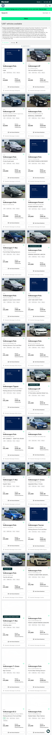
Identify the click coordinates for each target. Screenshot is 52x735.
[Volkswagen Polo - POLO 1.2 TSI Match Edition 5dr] (38, 100)
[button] (17, 42)
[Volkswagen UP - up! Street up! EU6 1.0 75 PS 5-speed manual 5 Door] (13, 100)
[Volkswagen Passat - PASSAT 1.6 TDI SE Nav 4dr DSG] (38, 191)
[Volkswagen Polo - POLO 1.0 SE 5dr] (38, 236)
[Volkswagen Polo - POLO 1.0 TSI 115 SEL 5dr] (38, 284)
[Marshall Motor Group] (4, 2)
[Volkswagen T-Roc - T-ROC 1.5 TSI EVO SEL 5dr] (13, 607)
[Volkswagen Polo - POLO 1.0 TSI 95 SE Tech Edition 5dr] (38, 423)
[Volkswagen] (3, 5)
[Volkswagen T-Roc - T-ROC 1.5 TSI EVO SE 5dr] (13, 468)
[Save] (23, 63)
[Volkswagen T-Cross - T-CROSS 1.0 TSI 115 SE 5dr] (38, 468)
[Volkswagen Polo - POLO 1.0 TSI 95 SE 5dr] (38, 146)
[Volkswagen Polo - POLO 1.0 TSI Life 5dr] (13, 284)
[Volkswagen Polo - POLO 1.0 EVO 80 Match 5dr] (13, 330)
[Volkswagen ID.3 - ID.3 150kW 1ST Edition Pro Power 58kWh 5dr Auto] (13, 700)
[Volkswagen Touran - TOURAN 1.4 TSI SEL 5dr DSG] (38, 514)
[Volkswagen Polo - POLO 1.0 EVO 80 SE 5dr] (13, 423)
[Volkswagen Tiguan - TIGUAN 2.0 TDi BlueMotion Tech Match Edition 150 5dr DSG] (13, 375)
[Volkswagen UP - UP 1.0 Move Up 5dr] (38, 55)
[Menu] (50, 5)
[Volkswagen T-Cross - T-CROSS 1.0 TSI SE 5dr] (13, 655)
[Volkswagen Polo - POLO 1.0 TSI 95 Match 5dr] (38, 559)
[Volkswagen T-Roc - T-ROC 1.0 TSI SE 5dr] (13, 236)
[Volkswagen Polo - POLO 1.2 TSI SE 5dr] (13, 55)
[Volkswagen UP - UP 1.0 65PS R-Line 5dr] (38, 375)
